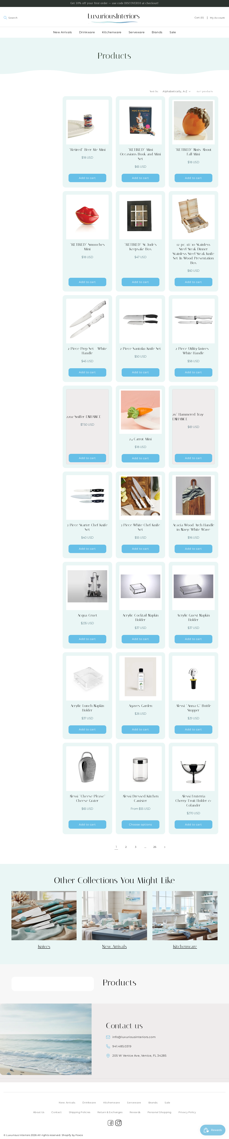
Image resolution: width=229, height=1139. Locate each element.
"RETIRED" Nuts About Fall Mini (193, 151)
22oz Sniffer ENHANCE (83, 417)
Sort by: (154, 91)
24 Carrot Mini (140, 439)
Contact (56, 1112)
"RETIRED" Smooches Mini (87, 246)
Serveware (134, 1102)
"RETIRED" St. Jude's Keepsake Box (140, 246)
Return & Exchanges (110, 1112)
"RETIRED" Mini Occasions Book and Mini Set (140, 154)
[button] (4, 18)
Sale (167, 1102)
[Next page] (165, 847)
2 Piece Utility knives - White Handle (193, 350)
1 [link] (116, 847)
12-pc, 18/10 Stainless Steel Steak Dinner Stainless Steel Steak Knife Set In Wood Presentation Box (193, 253)
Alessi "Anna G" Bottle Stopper (193, 708)
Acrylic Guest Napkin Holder (193, 617)
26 (155, 847)
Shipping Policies (79, 1112)
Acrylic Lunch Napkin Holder (87, 708)
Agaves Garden (140, 706)
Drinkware (89, 1102)
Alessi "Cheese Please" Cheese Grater (87, 798)
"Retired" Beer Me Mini (87, 149)
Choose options (140, 824)
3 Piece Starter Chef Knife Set (87, 527)
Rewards (135, 1112)
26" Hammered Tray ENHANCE (187, 416)
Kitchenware (111, 1102)
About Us (38, 1112)
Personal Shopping (159, 1112)
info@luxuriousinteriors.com (134, 1037)
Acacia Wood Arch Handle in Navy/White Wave (193, 527)
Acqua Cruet (87, 615)
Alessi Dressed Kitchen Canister (140, 798)
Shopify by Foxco (72, 1135)
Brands (153, 1102)
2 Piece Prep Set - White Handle (87, 350)
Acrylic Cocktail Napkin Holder (140, 617)
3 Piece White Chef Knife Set (140, 527)
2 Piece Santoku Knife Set (140, 348)
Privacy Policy (187, 1112)
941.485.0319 (121, 1046)
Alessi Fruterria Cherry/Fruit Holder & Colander (193, 800)
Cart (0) (199, 17)
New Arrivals (67, 1102)
